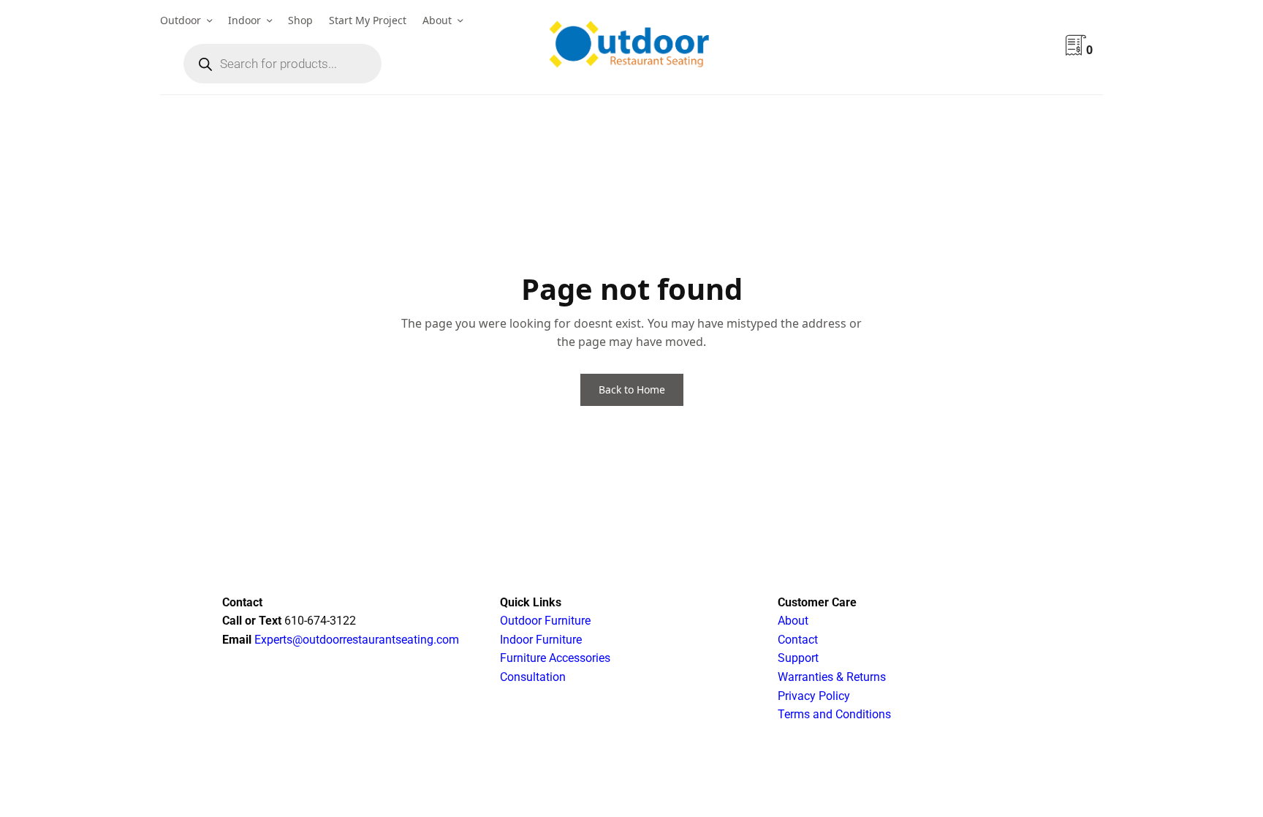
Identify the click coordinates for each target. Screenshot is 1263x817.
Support (798, 658)
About (437, 20)
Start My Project (367, 20)
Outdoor (180, 20)
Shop (300, 20)
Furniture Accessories (555, 658)
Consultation (533, 677)
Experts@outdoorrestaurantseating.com (355, 640)
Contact (798, 640)
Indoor (244, 20)
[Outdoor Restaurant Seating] (631, 47)
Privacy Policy (814, 696)
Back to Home (632, 389)
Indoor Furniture (541, 640)
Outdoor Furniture (545, 621)
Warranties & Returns (832, 677)
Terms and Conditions (834, 714)
